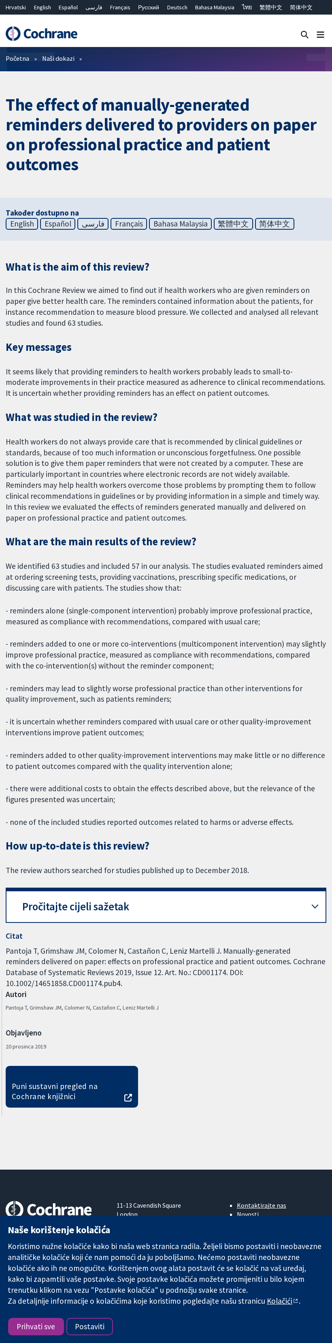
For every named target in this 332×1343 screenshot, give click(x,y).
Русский (148, 7)
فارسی (93, 7)
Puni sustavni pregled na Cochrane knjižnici (55, 1091)
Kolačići (279, 1301)
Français (120, 7)
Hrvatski (16, 7)
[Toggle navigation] (320, 34)
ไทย (247, 7)
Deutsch (177, 7)
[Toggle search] (305, 34)
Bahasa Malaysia (214, 7)
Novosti (248, 1214)
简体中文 (301, 7)
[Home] (41, 33)
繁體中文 (271, 7)
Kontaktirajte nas (261, 1205)
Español (68, 7)
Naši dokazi (58, 58)
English (42, 7)
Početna (17, 58)
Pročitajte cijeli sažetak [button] (75, 906)
